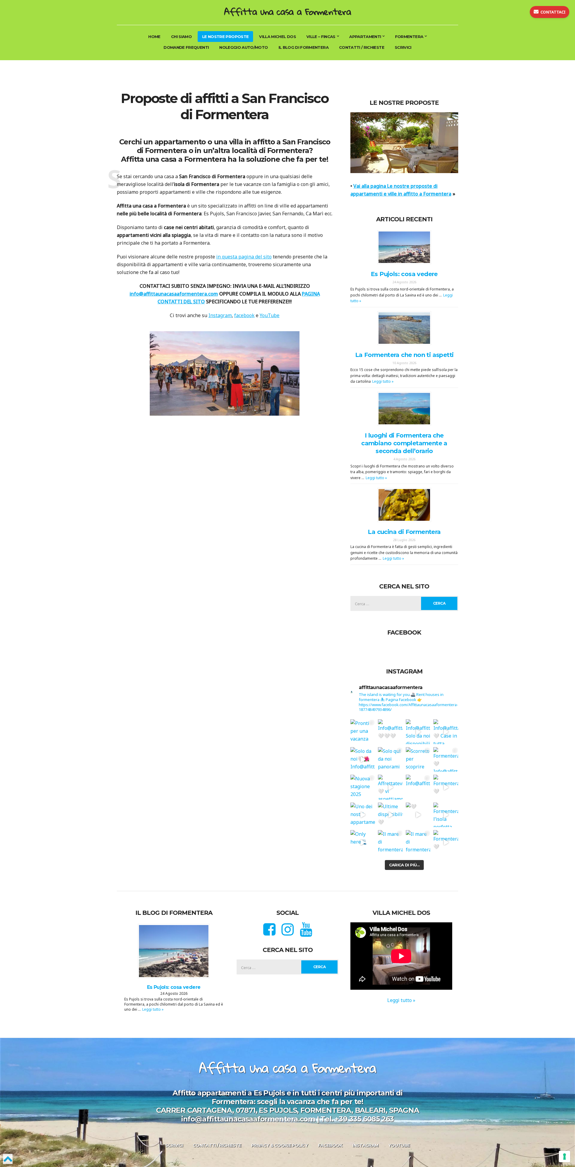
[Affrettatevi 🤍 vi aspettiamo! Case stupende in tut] (390, 787)
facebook (244, 315)
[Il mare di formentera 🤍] (390, 842)
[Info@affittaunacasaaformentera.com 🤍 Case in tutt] (445, 731)
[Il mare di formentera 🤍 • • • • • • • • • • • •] (418, 842)
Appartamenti (365, 36)
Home (154, 36)
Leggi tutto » (383, 381)
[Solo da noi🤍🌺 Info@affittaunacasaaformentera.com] (362, 759)
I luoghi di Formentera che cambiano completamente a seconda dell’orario (404, 443)
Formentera (409, 36)
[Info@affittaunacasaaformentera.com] (418, 787)
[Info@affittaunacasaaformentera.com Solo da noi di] (418, 731)
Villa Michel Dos (277, 36)
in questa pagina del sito (244, 256)
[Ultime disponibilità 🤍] (390, 815)
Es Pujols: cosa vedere (404, 274)
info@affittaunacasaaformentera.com (174, 293)
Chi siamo (181, 36)
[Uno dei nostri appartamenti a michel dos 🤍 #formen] (362, 815)
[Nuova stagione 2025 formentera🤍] (362, 787)
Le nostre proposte (225, 36)
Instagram (220, 315)
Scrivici (403, 47)
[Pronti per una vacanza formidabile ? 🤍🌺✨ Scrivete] (362, 731)
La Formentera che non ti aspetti (404, 354)
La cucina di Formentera (404, 531)
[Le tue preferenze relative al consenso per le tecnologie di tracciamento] (564, 1156)
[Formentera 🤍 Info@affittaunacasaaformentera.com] (445, 759)
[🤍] (418, 815)
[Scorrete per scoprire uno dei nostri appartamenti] (418, 759)
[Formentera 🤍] (445, 787)
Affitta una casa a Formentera (287, 11)
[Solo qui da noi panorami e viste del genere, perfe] (390, 759)
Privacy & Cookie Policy (279, 1145)
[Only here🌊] (362, 842)
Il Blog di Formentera (304, 47)
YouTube (269, 315)
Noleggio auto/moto (243, 47)
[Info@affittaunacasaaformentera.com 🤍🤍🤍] (390, 731)
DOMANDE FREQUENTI (186, 47)
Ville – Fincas (320, 36)
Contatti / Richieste (361, 47)
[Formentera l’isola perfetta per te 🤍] (445, 815)
